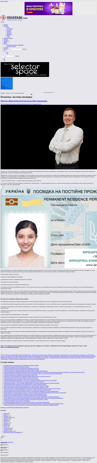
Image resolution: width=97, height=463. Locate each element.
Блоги (5, 43)
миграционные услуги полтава (40, 356)
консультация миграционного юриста (22, 356)
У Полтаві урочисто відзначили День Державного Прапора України (21, 365)
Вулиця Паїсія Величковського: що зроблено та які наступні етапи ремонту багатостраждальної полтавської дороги (33, 403)
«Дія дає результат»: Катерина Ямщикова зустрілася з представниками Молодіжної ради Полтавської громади (32, 388)
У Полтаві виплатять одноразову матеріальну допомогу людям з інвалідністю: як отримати (27, 390)
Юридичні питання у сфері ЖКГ (15, 45)
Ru (7, 53)
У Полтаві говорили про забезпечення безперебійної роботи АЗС (20, 375)
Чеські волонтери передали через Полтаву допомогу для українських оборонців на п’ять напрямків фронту (31, 391)
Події (8, 27)
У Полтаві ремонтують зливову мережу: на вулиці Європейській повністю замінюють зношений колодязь (31, 405)
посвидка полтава (54, 357)
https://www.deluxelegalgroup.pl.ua (10, 347)
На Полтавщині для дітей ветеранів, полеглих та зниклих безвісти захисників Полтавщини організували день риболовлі (35, 392)
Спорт (8, 37)
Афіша (5, 42)
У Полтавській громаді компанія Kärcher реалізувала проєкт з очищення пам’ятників (26, 371)
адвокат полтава (64, 355)
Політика (9, 30)
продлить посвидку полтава (66, 357)
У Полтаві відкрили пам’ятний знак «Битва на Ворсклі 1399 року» (21, 377)
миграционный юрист (54, 356)
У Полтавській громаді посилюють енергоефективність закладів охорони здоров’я (25, 384)
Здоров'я (6, 418)
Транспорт (9, 34)
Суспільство (10, 28)
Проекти (6, 47)
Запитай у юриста (11, 46)
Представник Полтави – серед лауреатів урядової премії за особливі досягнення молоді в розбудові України (31, 383)
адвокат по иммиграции (24, 355)
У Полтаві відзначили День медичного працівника (17, 400)
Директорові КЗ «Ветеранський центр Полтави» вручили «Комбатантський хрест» (25, 394)
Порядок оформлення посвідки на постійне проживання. (24, 101)
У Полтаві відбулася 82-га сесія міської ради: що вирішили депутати (21, 368)
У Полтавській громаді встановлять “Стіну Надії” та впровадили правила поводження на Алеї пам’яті (30, 380)
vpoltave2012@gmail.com (7, 442)
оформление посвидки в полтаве (9, 357)
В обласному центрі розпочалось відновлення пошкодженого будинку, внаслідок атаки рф (27, 376)
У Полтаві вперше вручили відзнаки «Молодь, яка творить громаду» (21, 379)
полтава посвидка (22, 357)
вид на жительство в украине (76, 355)
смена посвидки (79, 357)
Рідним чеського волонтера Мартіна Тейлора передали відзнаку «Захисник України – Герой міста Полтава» (31, 396)
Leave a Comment (25, 359)
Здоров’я (9, 31)
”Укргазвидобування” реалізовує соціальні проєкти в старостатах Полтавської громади (26, 385)
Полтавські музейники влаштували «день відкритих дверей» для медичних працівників (26, 402)
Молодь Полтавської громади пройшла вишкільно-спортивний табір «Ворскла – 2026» (26, 387)
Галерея (6, 39)
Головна (6, 24)
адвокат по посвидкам (53, 355)
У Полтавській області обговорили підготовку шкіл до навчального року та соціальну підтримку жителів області (33, 373)
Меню (2, 22)
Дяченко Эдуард (37, 104)
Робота (8, 35)
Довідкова (6, 41)
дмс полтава (8, 356)
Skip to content (4, 1)
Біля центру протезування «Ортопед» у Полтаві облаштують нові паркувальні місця (25, 395)
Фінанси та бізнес (8, 38)
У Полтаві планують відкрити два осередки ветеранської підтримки (21, 369)
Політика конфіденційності (17, 407)
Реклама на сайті (5, 407)
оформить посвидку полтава (88, 356)
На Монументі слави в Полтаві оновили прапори (16, 366)
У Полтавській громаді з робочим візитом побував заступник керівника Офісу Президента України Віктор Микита (33, 398)
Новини (6, 26)
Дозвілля (9, 32)
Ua (7, 52)
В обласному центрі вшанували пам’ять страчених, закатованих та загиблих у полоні (26, 399)
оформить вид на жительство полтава (70, 356)
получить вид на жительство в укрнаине (38, 357)
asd (4, 50)
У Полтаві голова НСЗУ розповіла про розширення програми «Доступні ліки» (24, 381)
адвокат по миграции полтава (39, 355)
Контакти (26, 407)
